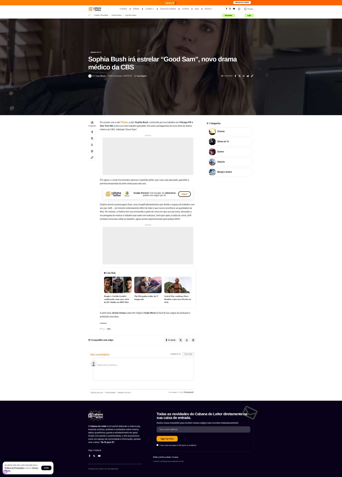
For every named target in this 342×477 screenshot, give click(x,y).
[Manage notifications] (5, 472)
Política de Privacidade (14, 468)
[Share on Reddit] (248, 76)
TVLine (124, 122)
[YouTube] (234, 8)
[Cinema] (212, 131)
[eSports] (212, 162)
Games (220, 152)
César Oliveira (100, 76)
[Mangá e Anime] (212, 172)
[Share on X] (239, 76)
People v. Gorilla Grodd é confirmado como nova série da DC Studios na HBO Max (116, 299)
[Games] (212, 152)
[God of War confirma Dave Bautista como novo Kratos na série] (178, 285)
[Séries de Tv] (212, 141)
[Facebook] (226, 8)
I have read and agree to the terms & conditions (178, 445)
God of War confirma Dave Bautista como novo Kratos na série (177, 299)
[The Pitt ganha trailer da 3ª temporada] (148, 285)
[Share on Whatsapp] (244, 76)
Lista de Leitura (117, 15)
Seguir (184, 194)
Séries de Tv (96, 52)
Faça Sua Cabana (130, 15)
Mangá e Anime (224, 172)
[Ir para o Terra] (171, 2)
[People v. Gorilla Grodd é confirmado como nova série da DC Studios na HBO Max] (118, 285)
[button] (46, 468)
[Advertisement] (148, 156)
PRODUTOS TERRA (242, 2)
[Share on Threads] (92, 151)
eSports (221, 162)
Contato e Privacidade (101, 15)
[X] (230, 8)
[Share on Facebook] (235, 76)
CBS (108, 329)
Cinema (221, 131)
